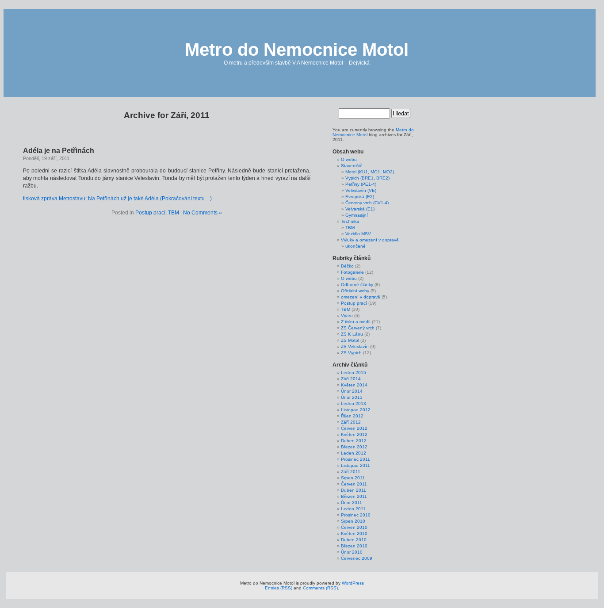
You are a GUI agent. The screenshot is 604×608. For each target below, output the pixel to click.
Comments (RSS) (320, 587)
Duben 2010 (354, 539)
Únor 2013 (352, 397)
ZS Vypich (351, 352)
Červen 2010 (354, 527)
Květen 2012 (354, 434)
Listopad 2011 (355, 465)
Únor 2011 (351, 502)
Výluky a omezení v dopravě (370, 239)
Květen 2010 (354, 533)
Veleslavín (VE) (360, 190)
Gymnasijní (356, 215)
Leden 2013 (353, 403)
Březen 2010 (354, 545)
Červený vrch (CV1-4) (367, 202)
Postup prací (150, 213)
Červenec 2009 (356, 558)
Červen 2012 (354, 428)
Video (347, 315)
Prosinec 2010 (356, 514)
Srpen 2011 (353, 477)
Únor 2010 (352, 552)
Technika (350, 221)
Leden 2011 (353, 508)
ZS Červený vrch (358, 327)
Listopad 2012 (356, 409)
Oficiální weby (355, 290)
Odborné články (357, 284)
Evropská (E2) (359, 196)
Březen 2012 (354, 446)
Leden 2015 (353, 372)
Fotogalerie (352, 272)
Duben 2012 (354, 440)
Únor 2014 (352, 391)
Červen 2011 (354, 484)
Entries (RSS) (278, 587)
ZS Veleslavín (355, 346)
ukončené (355, 246)
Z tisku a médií (356, 321)
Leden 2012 (353, 453)
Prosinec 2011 (355, 459)
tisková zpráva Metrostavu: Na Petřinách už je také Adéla (91, 198)
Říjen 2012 (352, 415)
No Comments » (202, 213)
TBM (173, 213)
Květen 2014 (354, 384)
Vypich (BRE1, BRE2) (367, 178)
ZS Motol (350, 340)
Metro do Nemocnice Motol (297, 49)
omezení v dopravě (360, 296)
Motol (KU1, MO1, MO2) (369, 171)
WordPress (353, 583)
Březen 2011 (354, 496)
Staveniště (352, 165)
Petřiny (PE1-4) (360, 184)
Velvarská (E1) (360, 208)
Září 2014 (351, 378)
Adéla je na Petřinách (58, 150)
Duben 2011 (353, 490)
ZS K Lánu (352, 334)
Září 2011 (350, 471)
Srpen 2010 (353, 521)
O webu (349, 159)
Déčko (347, 266)
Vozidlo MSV (358, 233)
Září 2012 (351, 422)
